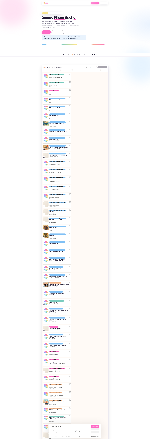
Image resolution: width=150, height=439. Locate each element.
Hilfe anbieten (104, 2)
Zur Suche (46, 32)
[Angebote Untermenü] (75, 3)
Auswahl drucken (102, 67)
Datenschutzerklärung (95, 436)
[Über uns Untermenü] (89, 3)
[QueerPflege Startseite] (45, 3)
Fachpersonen (80, 2)
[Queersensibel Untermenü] (69, 3)
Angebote (72, 2)
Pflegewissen (57, 2)
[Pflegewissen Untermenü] (61, 3)
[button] (57, 76)
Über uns (86, 2)
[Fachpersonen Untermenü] (83, 3)
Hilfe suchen (94, 2)
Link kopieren (93, 67)
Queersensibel (65, 2)
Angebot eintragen (57, 32)
